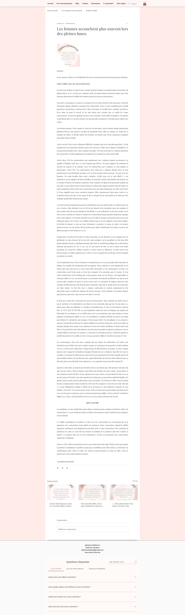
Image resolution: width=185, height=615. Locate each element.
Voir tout (135, 481)
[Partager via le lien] (62, 468)
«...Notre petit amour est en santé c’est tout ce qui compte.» (122, 504)
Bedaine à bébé (91, 10)
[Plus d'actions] (127, 23)
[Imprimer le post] (67, 468)
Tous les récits (52, 10)
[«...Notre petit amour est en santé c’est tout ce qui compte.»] (124, 492)
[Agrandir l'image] (68, 55)
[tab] (56, 568)
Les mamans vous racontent (72, 10)
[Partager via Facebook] (58, 468)
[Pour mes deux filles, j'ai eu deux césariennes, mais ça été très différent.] (92, 492)
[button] (144, 4)
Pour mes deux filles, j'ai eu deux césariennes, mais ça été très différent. (92, 504)
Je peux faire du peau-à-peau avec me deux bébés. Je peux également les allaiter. (61, 504)
